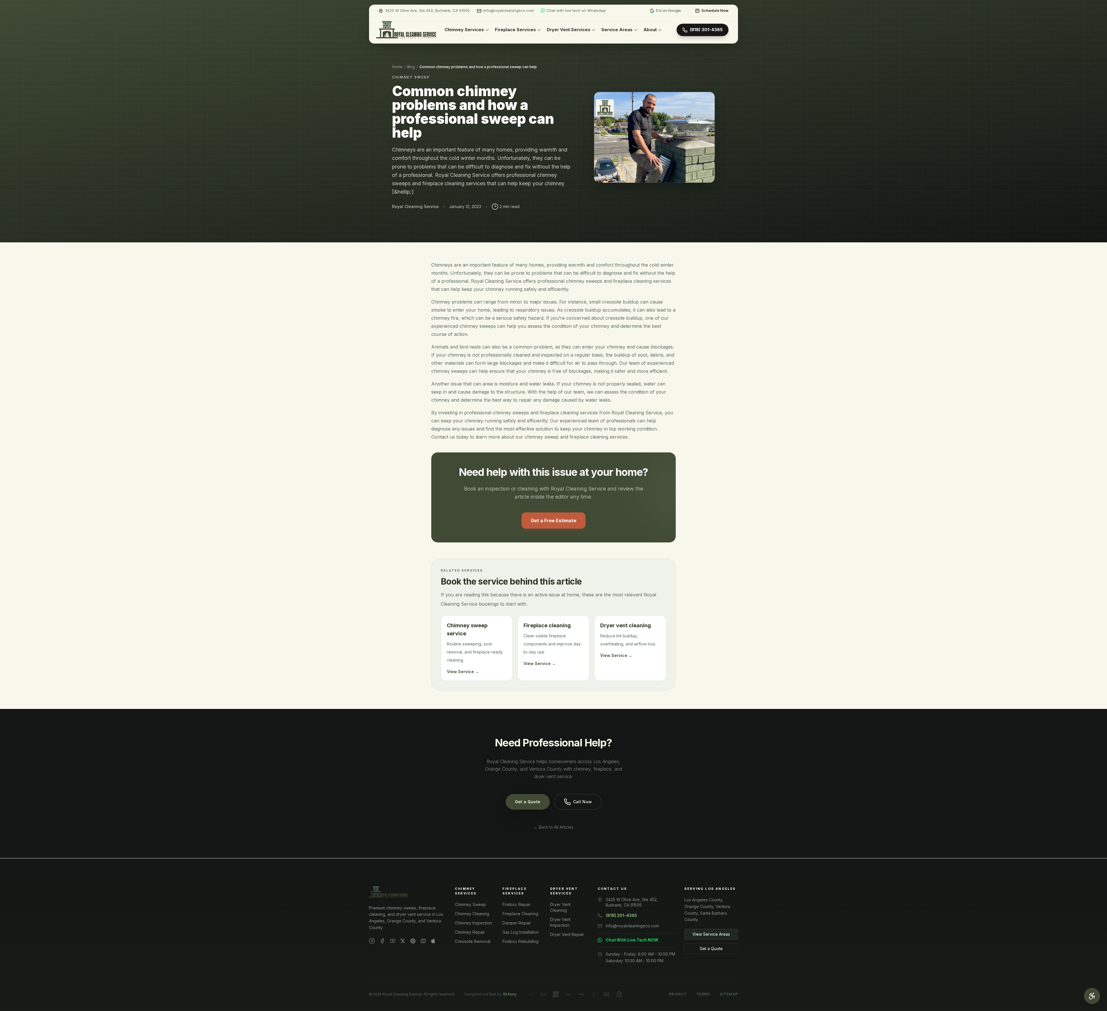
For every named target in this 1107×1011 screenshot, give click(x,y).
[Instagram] (372, 941)
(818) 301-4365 (706, 29)
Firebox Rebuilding (520, 941)
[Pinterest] (413, 941)
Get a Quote (528, 801)
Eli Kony (510, 994)
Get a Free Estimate (553, 520)
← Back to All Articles (553, 827)
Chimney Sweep (470, 904)
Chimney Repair (470, 932)
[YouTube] (393, 941)
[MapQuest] (423, 941)
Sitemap (729, 994)
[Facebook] (382, 941)
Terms (703, 994)
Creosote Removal (472, 941)
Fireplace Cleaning (520, 913)
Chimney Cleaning (472, 913)
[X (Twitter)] (402, 940)
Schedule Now (714, 10)
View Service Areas (711, 934)
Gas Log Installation (520, 932)
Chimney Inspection (473, 922)
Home (397, 67)
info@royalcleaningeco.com (632, 925)
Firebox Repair (516, 904)
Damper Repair (516, 922)
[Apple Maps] (433, 940)
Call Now (582, 801)
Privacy (678, 994)
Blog (411, 67)
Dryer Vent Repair (567, 934)
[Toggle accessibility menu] (1092, 996)
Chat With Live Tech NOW (632, 939)
